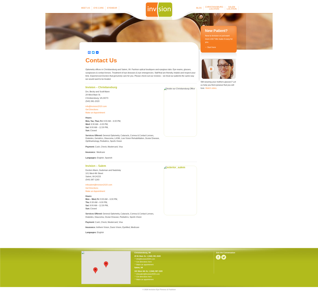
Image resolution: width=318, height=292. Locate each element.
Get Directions (91, 109)
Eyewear (112, 8)
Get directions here (144, 262)
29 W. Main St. (140, 256)
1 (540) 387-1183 (155, 271)
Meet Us (85, 8)
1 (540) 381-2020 (154, 256)
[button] (95, 270)
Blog (199, 8)
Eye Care (99, 8)
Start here (211, 47)
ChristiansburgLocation (214, 8)
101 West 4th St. (141, 271)
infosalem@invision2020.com (98, 185)
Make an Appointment (95, 113)
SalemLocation (232, 8)
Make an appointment (145, 265)
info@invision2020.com (96, 106)
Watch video (210, 88)
